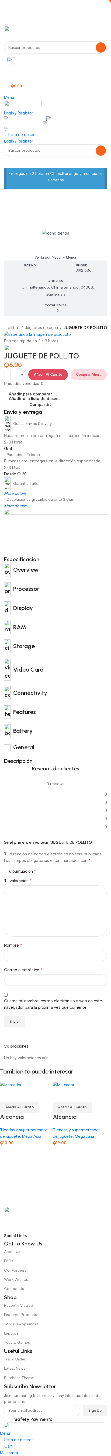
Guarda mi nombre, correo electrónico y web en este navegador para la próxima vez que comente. (53, 1004)
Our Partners (15, 1270)
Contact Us (14, 1288)
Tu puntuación (21, 871)
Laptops (11, 1333)
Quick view (21, 1095)
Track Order (14, 1359)
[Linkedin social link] (73, 404)
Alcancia (12, 1116)
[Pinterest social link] (66, 404)
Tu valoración (18, 880)
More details (15, 493)
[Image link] (55, 1219)
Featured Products (20, 1314)
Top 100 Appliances (21, 1324)
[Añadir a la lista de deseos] (36, 1095)
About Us (12, 1252)
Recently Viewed (18, 1305)
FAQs (8, 1261)
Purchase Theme (19, 1378)
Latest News (14, 1368)
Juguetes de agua (41, 327)
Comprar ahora (88, 375)
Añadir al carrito (48, 375)
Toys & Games (17, 1342)
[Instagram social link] (52, 1236)
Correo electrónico (23, 969)
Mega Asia (55, 245)
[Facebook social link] (54, 404)
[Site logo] (36, 33)
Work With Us (16, 1279)
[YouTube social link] (61, 1236)
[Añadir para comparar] (6, 1095)
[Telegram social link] (79, 404)
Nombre (13, 945)
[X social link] (60, 404)
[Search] (101, 47)
